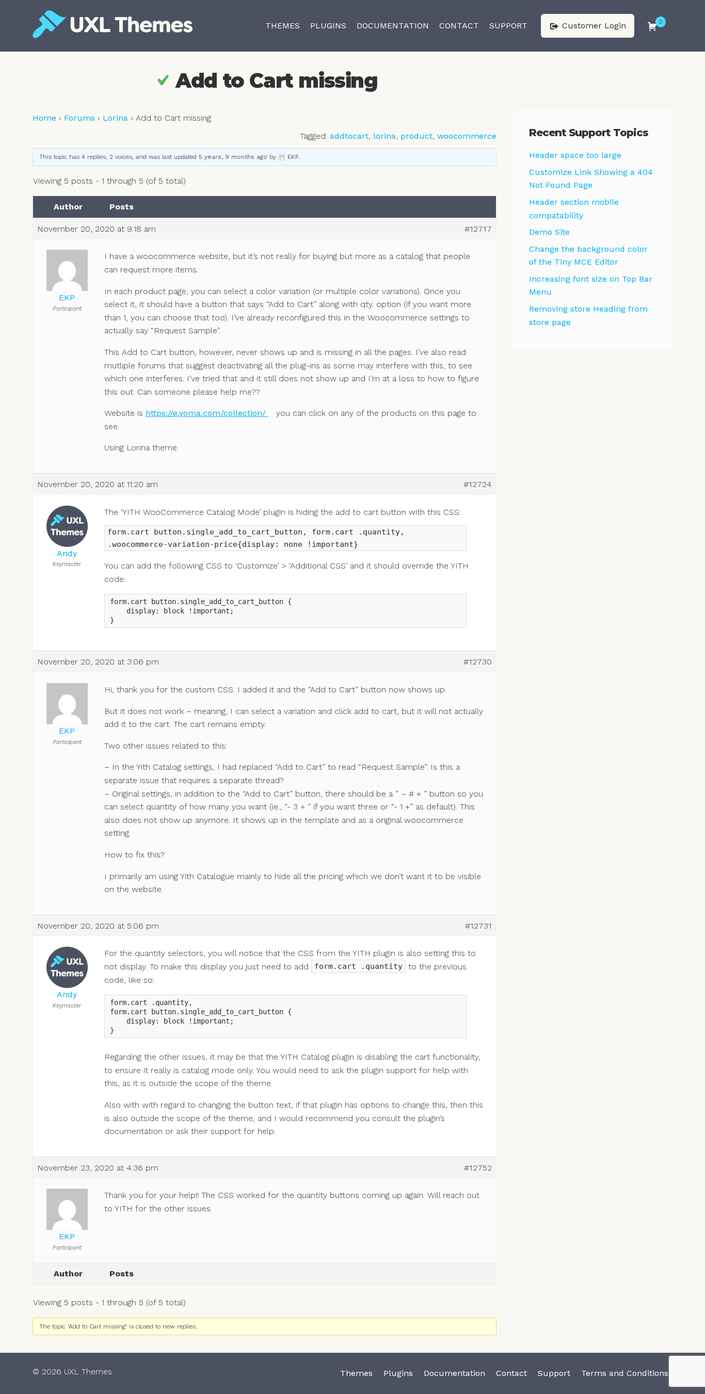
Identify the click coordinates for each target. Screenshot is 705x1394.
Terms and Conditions (624, 1373)
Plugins (328, 25)
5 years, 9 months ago (233, 156)
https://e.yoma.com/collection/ (207, 413)
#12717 (478, 229)
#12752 (478, 1168)
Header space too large (575, 155)
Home (44, 118)
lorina (384, 136)
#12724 (477, 484)
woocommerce (466, 136)
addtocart (349, 136)
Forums (79, 118)
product (416, 136)
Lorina (115, 118)
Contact (459, 25)
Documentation (393, 25)
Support (508, 25)
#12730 (477, 662)
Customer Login (592, 25)
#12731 (478, 926)
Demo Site (549, 232)
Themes (282, 25)
